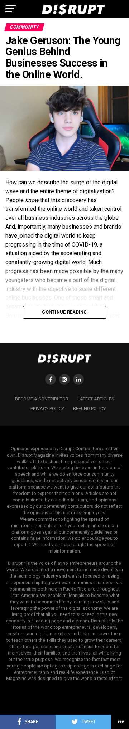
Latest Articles (95, 399)
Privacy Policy (47, 408)
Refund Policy (89, 408)
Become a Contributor (41, 399)
